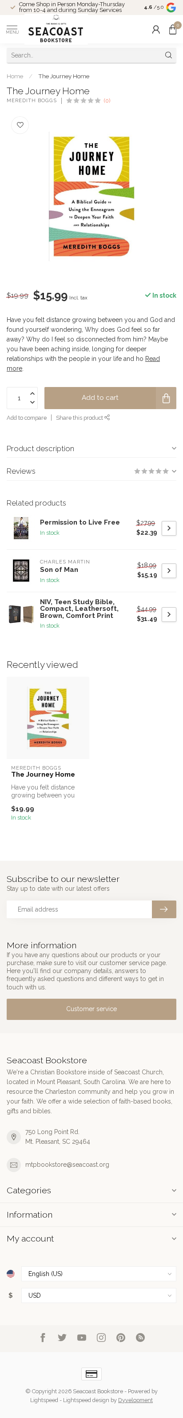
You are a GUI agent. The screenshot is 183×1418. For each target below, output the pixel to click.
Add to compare (27, 417)
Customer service (91, 1008)
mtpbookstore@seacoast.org (67, 1164)
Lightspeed (44, 1400)
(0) (107, 100)
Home (15, 76)
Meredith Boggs (32, 100)
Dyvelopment (135, 1400)
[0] (172, 29)
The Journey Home (63, 76)
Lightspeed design (86, 1400)
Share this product (80, 417)
